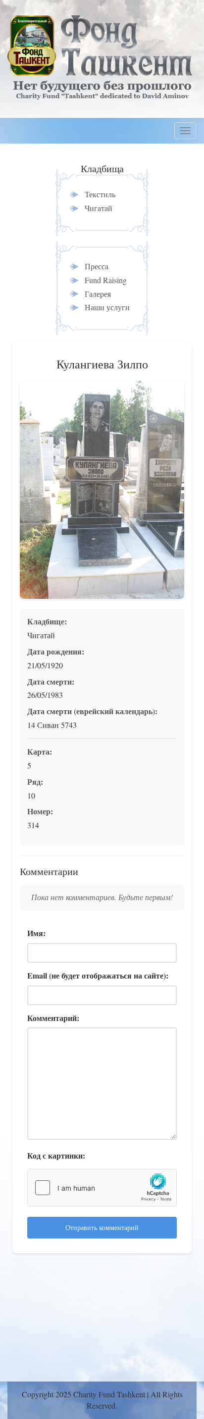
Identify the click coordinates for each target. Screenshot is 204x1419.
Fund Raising (106, 280)
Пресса (96, 266)
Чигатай (98, 208)
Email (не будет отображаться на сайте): (97, 975)
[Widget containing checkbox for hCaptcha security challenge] (102, 1187)
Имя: (36, 933)
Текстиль (100, 194)
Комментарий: (53, 1018)
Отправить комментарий (102, 1227)
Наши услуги (107, 307)
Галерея (98, 294)
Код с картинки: (56, 1155)
